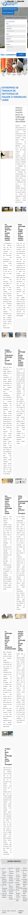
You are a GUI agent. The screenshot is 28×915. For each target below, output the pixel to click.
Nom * (7, 23)
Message (8, 44)
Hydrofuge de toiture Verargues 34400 (25, 891)
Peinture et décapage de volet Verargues (18, 893)
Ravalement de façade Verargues (11, 892)
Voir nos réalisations (10, 9)
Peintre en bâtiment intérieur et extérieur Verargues (18, 872)
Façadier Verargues (18, 879)
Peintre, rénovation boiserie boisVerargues (18, 885)
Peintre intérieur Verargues (11, 897)
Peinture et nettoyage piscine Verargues (4, 872)
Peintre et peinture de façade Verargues (11, 878)
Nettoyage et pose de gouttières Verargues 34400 (25, 883)
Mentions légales (21, 911)
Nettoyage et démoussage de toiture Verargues (4, 888)
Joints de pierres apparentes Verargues (25, 898)
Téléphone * (8, 38)
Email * (7, 34)
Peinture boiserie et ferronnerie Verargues (4, 880)
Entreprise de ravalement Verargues (11, 871)
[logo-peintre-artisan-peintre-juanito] (10, 4)
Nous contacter (8, 12)
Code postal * (9, 28)
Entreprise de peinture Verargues (11, 885)
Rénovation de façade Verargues (4, 895)
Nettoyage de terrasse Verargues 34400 (25, 874)
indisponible (20, 1)
